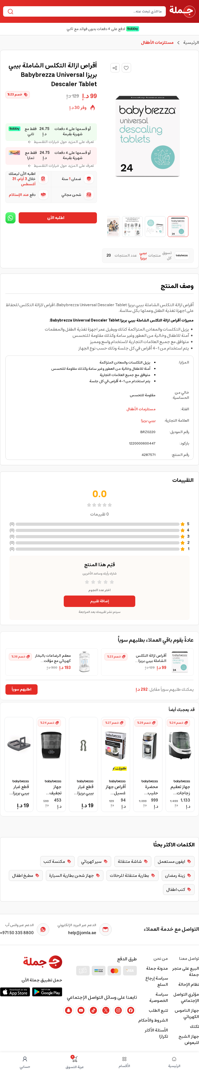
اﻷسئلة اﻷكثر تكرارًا (156, 1033)
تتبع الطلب (158, 1010)
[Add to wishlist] (126, 67)
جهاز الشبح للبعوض (189, 1039)
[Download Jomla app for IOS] (15, 991)
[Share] (114, 68)
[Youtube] (81, 1010)
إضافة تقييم (99, 601)
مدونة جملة (157, 968)
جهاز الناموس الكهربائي (187, 1013)
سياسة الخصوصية (158, 997)
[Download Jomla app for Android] (47, 991)
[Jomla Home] (182, 11)
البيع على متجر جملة (185, 971)
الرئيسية (191, 42)
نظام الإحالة (188, 984)
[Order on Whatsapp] (10, 217)
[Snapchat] (68, 1010)
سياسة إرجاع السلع (156, 981)
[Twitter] (106, 1010)
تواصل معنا (189, 958)
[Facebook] (130, 1010)
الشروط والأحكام (153, 1020)
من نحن (160, 958)
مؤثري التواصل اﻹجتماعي (186, 997)
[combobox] (89, 11)
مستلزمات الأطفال (140, 409)
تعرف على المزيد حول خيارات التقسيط (64, 142)
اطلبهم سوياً (21, 689)
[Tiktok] (93, 1010)
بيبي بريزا (148, 421)
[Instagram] (118, 1010)
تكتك (194, 1026)
